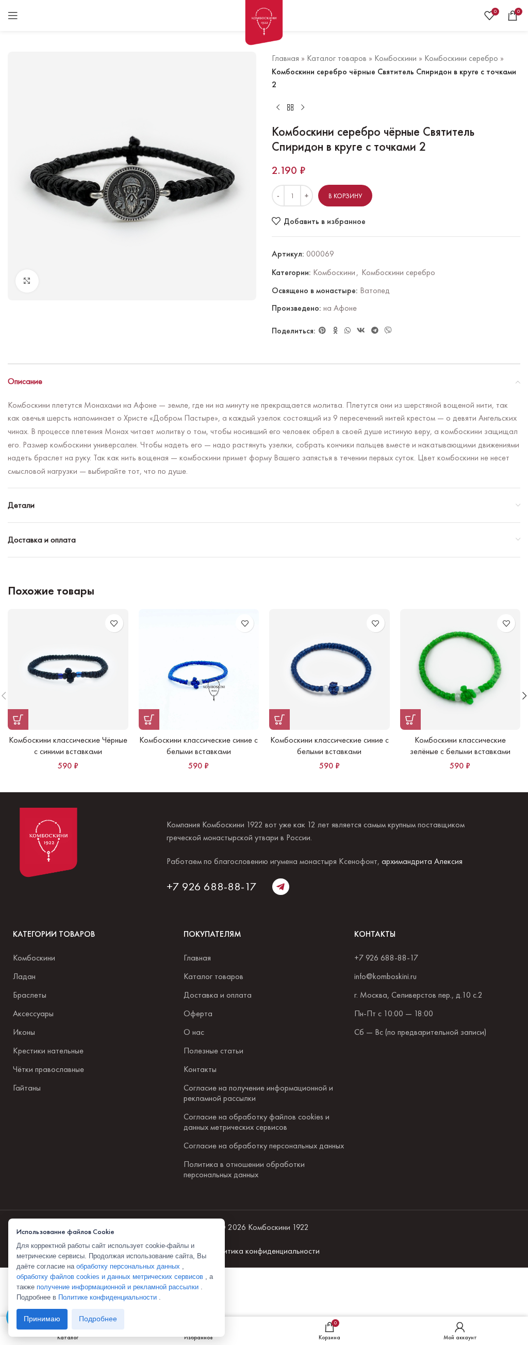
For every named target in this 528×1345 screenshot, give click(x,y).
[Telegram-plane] (280, 886)
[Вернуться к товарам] (290, 108)
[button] (18, 719)
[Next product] (302, 108)
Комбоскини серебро (461, 58)
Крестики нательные (48, 1050)
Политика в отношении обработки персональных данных (244, 1169)
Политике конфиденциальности (108, 1297)
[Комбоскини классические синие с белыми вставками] (199, 669)
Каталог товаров (337, 58)
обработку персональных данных (129, 1266)
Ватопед (375, 290)
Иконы (24, 1032)
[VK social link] (361, 331)
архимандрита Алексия (422, 861)
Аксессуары (33, 1013)
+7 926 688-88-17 (212, 886)
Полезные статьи (213, 1050)
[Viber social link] (388, 331)
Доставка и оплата (218, 994)
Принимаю (42, 1319)
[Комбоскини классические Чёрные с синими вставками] (68, 669)
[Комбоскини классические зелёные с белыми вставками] (460, 669)
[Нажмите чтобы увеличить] (27, 281)
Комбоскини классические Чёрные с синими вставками (68, 745)
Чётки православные (48, 1069)
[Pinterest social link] (322, 331)
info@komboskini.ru (385, 976)
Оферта (198, 1013)
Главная (285, 58)
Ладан (24, 976)
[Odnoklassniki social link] (335, 331)
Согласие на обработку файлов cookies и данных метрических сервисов (256, 1121)
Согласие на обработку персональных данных (264, 1145)
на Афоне (340, 307)
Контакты (200, 1069)
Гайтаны (27, 1087)
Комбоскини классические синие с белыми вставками (198, 745)
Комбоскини (395, 58)
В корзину (345, 195)
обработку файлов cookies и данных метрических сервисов (110, 1276)
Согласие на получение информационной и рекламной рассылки (258, 1092)
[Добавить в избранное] (114, 623)
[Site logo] (264, 24)
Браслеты (29, 994)
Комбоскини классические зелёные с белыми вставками (460, 745)
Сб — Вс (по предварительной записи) (420, 1032)
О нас (194, 1032)
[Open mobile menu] (13, 15)
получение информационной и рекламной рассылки (119, 1287)
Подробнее (98, 1319)
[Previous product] (278, 108)
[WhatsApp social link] (347, 331)
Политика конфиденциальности (264, 1250)
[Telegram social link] (375, 331)
